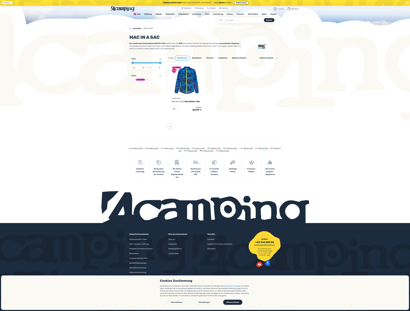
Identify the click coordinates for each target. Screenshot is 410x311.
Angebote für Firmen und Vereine (219, 244)
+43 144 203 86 (264, 242)
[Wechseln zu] (159, 59)
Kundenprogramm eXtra (138, 258)
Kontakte (210, 239)
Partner (228, 286)
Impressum (172, 244)
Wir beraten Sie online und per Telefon (159, 171)
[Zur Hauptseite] (123, 9)
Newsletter (211, 249)
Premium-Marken (251, 170)
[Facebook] (267, 263)
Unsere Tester (173, 253)
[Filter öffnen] (159, 76)
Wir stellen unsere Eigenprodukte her (177, 173)
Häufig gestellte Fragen (138, 239)
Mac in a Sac (169, 148)
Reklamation (134, 253)
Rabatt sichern (241, 3)
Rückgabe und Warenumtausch (141, 249)
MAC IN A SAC (138, 148)
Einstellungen (204, 302)
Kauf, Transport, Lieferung (139, 244)
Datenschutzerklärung (137, 272)
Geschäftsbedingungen (138, 263)
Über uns (171, 239)
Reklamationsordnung (137, 268)
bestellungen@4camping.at (264, 245)
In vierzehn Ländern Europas (214, 171)
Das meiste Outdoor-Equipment (270, 171)
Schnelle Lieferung (140, 170)
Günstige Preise (233, 170)
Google (237, 286)
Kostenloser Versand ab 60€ (195, 171)
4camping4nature (175, 249)
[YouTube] (259, 264)
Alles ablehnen (176, 302)
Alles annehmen (232, 302)
